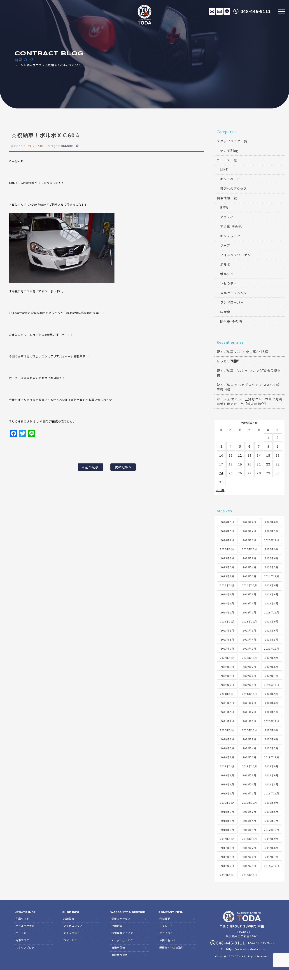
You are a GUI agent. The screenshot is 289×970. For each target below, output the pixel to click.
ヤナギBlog (229, 150)
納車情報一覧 (70, 146)
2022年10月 (249, 658)
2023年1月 (249, 648)
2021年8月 (227, 703)
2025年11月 (227, 549)
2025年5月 (227, 567)
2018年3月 (271, 820)
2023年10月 (249, 621)
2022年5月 (227, 676)
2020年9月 (271, 730)
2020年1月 (249, 757)
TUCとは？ (70, 940)
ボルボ (225, 264)
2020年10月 (249, 730)
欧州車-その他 (231, 321)
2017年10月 (249, 839)
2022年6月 (271, 667)
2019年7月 (249, 775)
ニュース (21, 933)
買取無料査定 (120, 954)
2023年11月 (227, 621)
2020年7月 (249, 739)
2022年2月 (227, 685)
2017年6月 (271, 848)
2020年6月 (271, 739)
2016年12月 (271, 866)
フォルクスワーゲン (235, 255)
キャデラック (230, 236)
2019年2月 (227, 793)
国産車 (225, 312)
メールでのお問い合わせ (219, 11)
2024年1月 (249, 612)
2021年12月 (271, 685)
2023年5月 (227, 639)
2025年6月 (271, 558)
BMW (224, 207)
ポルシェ (227, 274)
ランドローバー (232, 302)
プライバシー (167, 933)
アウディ (226, 217)
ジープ (225, 245)
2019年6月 (271, 775)
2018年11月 (227, 802)
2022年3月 (271, 676)
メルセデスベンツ (233, 293)
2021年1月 (249, 721)
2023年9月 (271, 621)
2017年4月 (249, 857)
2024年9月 (271, 585)
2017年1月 (249, 866)
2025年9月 (271, 549)
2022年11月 (227, 658)
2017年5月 (227, 857)
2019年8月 (227, 775)
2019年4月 (249, 784)
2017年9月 (271, 839)
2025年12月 (271, 540)
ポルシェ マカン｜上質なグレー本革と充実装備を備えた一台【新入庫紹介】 (249, 401)
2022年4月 (249, 676)
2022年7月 (249, 667)
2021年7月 (249, 703)
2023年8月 (227, 630)
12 (240, 455)
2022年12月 (271, 648)
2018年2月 (227, 829)
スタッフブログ (25, 947)
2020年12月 (271, 721)
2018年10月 (249, 802)
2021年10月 (249, 694)
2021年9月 (271, 694)
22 (268, 464)
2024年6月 (271, 594)
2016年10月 (249, 875)
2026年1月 (249, 540)
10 (221, 455)
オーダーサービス (122, 940)
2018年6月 (271, 811)
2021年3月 (271, 712)
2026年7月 (249, 522)
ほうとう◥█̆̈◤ (228, 361)
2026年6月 (271, 522)
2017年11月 (227, 839)
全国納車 (117, 926)
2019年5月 (227, 784)
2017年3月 (271, 857)
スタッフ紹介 (71, 933)
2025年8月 (227, 558)
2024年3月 (271, 603)
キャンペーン (230, 179)
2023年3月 (271, 639)
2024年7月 (249, 594)
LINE (227, 11)
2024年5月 (227, 603)
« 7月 (220, 490)
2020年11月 (227, 730)
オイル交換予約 (25, 926)
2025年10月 (249, 549)
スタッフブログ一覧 (232, 141)
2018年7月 (249, 811)
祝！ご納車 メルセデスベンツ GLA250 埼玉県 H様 (248, 387)
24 (221, 473)
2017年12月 (271, 829)
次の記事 (122, 467)
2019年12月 (271, 757)
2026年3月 (271, 531)
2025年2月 (227, 576)
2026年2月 (227, 540)
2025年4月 (249, 567)
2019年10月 (249, 766)
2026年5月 (227, 531)
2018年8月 (227, 811)
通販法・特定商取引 (171, 947)
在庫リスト (212, 11)
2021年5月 (227, 712)
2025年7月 (249, 558)
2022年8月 (227, 667)
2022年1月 (249, 685)
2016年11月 (227, 875)
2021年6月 (271, 703)
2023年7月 (249, 630)
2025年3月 (271, 567)
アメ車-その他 (231, 226)
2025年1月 (249, 576)
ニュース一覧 (227, 160)
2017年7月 (249, 848)
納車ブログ (34, 65)
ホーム (18, 65)
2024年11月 (227, 585)
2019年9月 (271, 766)
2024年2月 (227, 612)
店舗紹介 (68, 918)
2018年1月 (249, 829)
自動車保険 (118, 947)
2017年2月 (227, 866)
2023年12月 (271, 612)
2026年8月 (227, 522)
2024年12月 (271, 576)
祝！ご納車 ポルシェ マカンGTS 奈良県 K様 (248, 373)
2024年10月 (249, 585)
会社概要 (164, 918)
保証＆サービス (121, 918)
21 (259, 464)
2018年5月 (227, 820)
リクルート (166, 926)
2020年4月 (249, 748)
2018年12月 (271, 793)
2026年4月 (249, 531)
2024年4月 (249, 603)
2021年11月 (227, 694)
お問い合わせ (167, 940)
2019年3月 (271, 784)
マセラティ (228, 283)
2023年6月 (271, 630)
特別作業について (122, 933)
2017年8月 (227, 848)
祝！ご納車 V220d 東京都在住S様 (242, 351)
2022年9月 (271, 658)
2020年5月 (227, 748)
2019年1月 (249, 793)
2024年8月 (227, 594)
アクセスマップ (72, 926)
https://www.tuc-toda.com (245, 949)
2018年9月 (271, 802)
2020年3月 (271, 748)
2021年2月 (227, 721)
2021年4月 (249, 712)
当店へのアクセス (233, 188)
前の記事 (91, 467)
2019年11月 (227, 766)
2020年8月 (227, 739)
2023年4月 (249, 639)
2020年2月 (227, 757)
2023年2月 (227, 648)
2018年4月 (249, 820)
